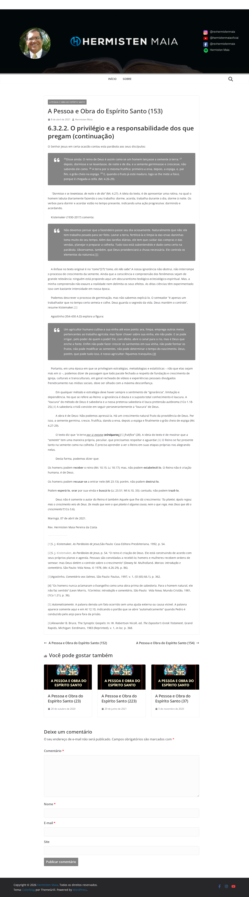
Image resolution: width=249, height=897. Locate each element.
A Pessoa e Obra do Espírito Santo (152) (78, 643)
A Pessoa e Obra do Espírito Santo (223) (119, 698)
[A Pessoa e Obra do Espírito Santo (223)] (122, 667)
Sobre (127, 79)
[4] (54, 407)
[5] (122, 435)
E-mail (49, 823)
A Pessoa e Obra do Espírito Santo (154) (165, 643)
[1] (96, 254)
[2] (75, 307)
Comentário (54, 751)
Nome (50, 804)
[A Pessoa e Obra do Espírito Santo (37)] (175, 667)
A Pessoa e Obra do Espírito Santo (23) (65, 698)
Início (112, 79)
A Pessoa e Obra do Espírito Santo (67, 102)
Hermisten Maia (84, 119)
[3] (154, 354)
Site (46, 842)
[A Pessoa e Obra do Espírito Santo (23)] (68, 667)
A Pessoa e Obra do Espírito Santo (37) (172, 698)
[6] (159, 440)
